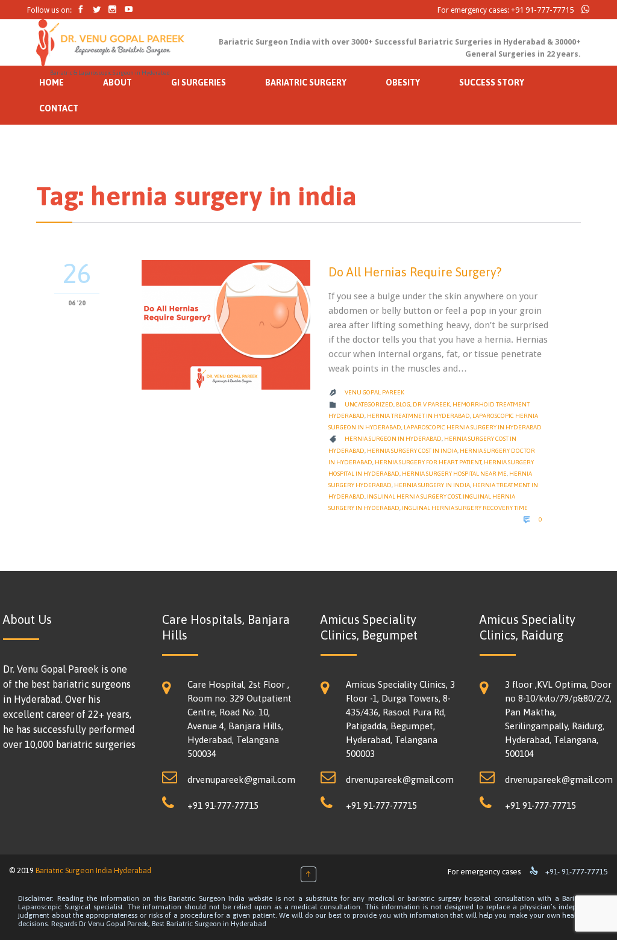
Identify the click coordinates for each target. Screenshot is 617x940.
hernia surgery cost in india (412, 450)
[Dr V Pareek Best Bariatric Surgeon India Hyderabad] (110, 42)
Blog (403, 404)
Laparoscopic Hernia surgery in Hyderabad (473, 427)
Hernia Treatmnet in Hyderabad (418, 415)
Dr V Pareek (431, 404)
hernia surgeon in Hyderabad (393, 438)
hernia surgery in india (432, 485)
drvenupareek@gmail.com (241, 779)
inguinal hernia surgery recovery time (465, 508)
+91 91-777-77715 (542, 9)
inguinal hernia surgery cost (413, 496)
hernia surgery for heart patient (428, 462)
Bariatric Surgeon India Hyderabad (93, 870)
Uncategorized (369, 404)
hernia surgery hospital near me (454, 473)
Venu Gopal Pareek (374, 392)
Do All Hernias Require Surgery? (414, 272)
